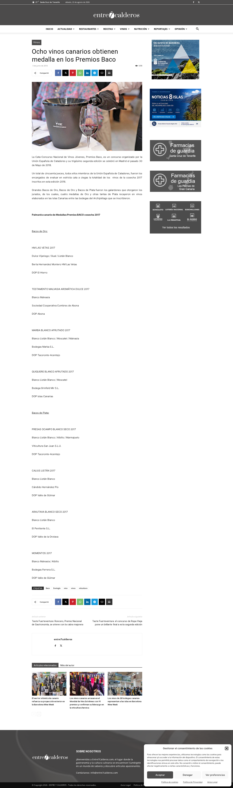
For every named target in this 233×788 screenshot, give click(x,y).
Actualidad (65, 28)
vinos (73, 588)
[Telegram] (94, 73)
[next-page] (39, 714)
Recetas (108, 28)
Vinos (123, 28)
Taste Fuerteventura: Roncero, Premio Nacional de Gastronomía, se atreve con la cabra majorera (57, 623)
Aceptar (160, 774)
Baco (48, 588)
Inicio (49, 28)
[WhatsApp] (80, 73)
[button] (226, 748)
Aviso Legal (212, 782)
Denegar (188, 774)
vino (66, 588)
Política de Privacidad (192, 782)
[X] (198, 2)
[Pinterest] (73, 73)
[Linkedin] (87, 73)
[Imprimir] (109, 73)
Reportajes (161, 28)
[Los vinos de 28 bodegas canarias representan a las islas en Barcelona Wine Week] (125, 684)
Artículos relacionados (45, 665)
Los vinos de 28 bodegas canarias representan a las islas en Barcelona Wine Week (124, 701)
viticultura (83, 588)
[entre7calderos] (116, 15)
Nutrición (140, 28)
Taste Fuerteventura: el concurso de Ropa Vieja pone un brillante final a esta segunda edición (117, 623)
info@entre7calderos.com (104, 772)
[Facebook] (193, 2)
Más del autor (67, 665)
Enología (56, 588)
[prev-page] (34, 714)
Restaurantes (87, 28)
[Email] (102, 73)
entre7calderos (63, 639)
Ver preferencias (215, 774)
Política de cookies (169, 782)
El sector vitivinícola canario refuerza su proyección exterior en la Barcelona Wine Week (48, 701)
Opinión (180, 28)
